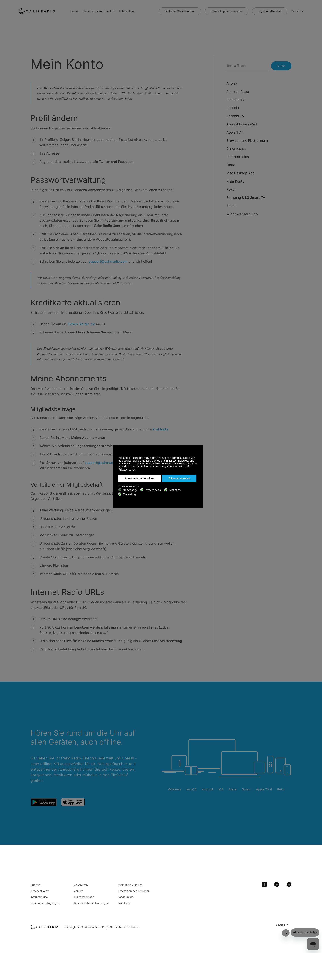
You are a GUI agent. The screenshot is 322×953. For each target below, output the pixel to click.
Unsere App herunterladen (227, 11)
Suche (281, 66)
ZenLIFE (110, 11)
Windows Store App (242, 214)
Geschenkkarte (40, 890)
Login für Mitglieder (270, 11)
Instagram (289, 884)
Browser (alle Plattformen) (247, 141)
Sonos (231, 206)
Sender (74, 11)
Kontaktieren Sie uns (130, 884)
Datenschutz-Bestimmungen (91, 903)
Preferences (153, 490)
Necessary (130, 490)
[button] (193, 466)
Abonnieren (81, 884)
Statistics (175, 490)
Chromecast (236, 149)
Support (35, 884)
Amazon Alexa (237, 92)
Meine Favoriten (92, 11)
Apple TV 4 (235, 132)
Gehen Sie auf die (82, 324)
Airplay (231, 83)
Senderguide (125, 896)
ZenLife (78, 890)
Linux (230, 165)
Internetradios (237, 157)
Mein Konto (235, 181)
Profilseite (160, 429)
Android (232, 108)
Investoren (124, 903)
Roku (230, 189)
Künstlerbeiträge (84, 896)
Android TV (235, 116)
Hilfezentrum (127, 11)
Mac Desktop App (240, 173)
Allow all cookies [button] (179, 478)
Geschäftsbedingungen (45, 903)
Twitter (276, 884)
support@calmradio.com (108, 261)
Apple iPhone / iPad (241, 124)
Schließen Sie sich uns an (180, 11)
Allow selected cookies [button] (139, 478)
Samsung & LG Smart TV (245, 198)
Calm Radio (38, 11)
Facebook (264, 884)
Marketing (129, 494)
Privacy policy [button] (126, 469)
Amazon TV (235, 100)
